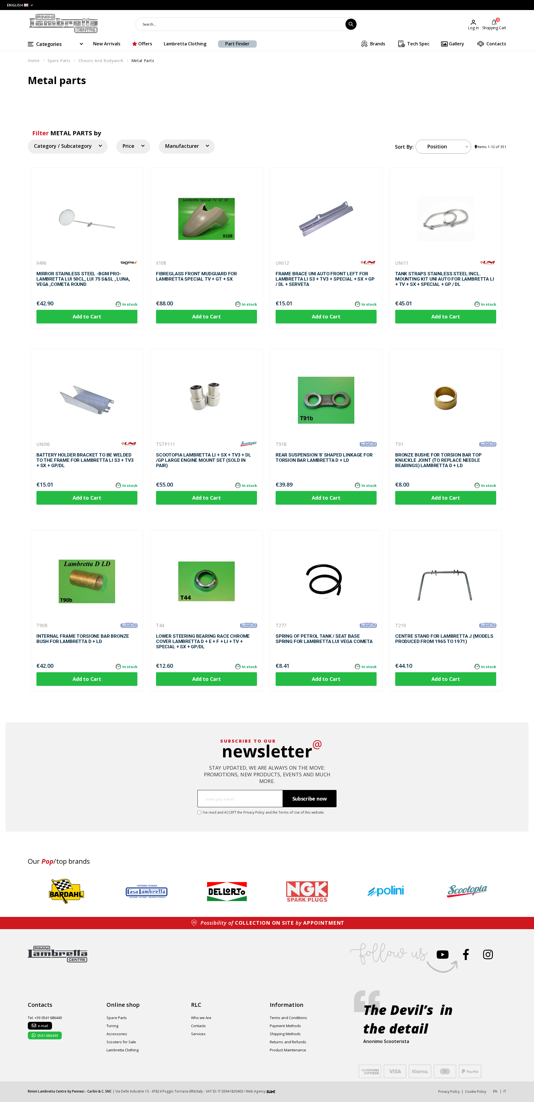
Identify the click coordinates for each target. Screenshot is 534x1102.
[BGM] (129, 262)
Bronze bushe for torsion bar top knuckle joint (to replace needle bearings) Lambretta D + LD (438, 460)
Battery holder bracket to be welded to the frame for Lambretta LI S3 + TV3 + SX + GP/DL (85, 460)
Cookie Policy (475, 1091)
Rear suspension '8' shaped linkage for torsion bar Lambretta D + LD (324, 457)
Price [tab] (128, 146)
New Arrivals (106, 44)
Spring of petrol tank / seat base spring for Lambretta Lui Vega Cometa (324, 639)
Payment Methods (285, 1025)
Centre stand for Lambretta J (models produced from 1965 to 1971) (444, 639)
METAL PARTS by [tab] (66, 132)
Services (198, 1033)
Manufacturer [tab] (182, 146)
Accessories (117, 1033)
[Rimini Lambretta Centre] (63, 24)
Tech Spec (417, 44)
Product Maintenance (288, 1049)
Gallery (456, 44)
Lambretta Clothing (185, 44)
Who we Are (201, 1017)
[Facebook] (466, 954)
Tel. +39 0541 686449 (45, 1017)
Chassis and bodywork (100, 61)
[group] (66, 891)
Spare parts (59, 61)
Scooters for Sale (121, 1041)
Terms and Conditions (288, 1017)
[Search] (351, 24)
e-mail (43, 1025)
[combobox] (247, 24)
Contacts (495, 44)
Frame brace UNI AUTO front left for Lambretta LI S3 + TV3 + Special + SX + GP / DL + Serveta (325, 279)
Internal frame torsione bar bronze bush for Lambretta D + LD (82, 639)
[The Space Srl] (270, 1091)
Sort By (403, 146)
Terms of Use (289, 812)
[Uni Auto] (368, 262)
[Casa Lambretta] (368, 444)
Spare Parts (117, 1017)
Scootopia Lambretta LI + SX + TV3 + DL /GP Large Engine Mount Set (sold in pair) (203, 460)
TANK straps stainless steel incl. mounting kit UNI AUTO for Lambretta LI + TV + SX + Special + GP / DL (444, 279)
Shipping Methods (285, 1033)
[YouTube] (442, 954)
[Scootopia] (248, 444)
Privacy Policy (254, 812)
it (504, 1091)
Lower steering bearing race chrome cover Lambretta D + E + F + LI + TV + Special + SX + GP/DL (203, 641)
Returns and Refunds (288, 1041)
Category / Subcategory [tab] (63, 146)
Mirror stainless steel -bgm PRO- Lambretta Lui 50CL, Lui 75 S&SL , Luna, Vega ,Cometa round (83, 279)
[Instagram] (488, 954)
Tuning (112, 1025)
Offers (144, 44)
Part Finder (237, 44)
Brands (377, 44)
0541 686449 (47, 1035)
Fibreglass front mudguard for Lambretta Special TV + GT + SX (196, 276)
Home (34, 60)
